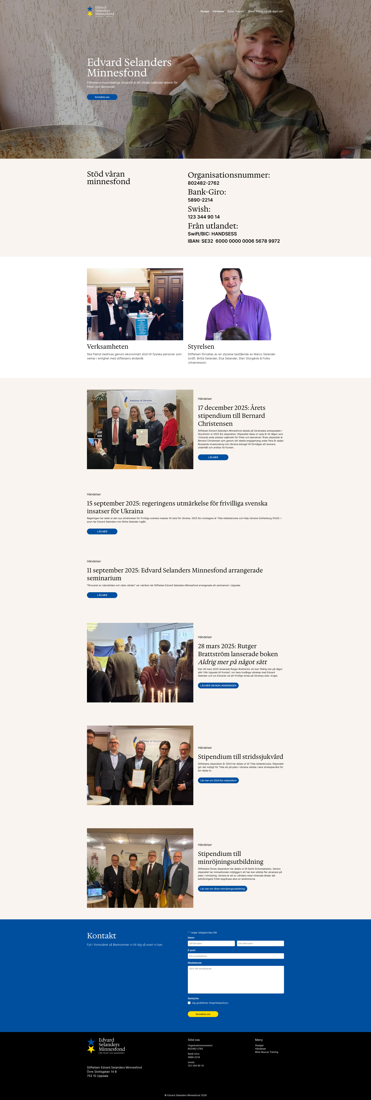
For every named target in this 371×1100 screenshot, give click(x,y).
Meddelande (195, 962)
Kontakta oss (102, 97)
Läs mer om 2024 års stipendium (218, 780)
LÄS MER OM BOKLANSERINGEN (218, 685)
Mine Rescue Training (266, 1052)
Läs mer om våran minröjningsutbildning (222, 888)
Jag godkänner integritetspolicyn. (210, 1002)
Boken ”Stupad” (236, 11)
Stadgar (205, 11)
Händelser (218, 11)
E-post (192, 950)
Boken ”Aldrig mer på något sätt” (266, 11)
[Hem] (100, 11)
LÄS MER (213, 457)
